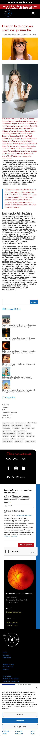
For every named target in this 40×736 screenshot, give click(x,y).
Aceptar (20, 714)
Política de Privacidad (14, 511)
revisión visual (7, 441)
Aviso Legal (7, 676)
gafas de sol (7, 431)
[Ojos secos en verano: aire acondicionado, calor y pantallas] (6, 358)
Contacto (6, 655)
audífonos (6, 425)
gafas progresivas (9, 433)
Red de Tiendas (8, 664)
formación (6, 428)
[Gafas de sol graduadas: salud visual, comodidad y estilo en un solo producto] (6, 371)
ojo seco (21, 436)
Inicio (5, 652)
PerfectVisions (10, 34)
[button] (37, 688)
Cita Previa (7, 657)
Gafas (4, 410)
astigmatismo (20, 423)
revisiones (21, 439)
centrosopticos (17, 425)
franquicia (15, 428)
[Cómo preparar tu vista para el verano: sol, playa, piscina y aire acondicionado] (6, 384)
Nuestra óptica (7, 415)
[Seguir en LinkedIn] (23, 468)
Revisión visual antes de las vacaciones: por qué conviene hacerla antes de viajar (19, 326)
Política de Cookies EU (11, 681)
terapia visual (30, 441)
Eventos (5, 407)
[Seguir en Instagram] (16, 468)
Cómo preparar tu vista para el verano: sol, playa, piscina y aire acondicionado (18, 391)
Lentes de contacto (9, 412)
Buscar (34, 302)
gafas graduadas (20, 431)
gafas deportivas (28, 428)
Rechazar (20, 721)
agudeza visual (8, 423)
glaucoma (21, 433)
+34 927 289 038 (12, 622)
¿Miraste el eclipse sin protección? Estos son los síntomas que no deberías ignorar (19, 339)
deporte (27, 425)
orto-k (13, 439)
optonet (5, 439)
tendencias (19, 441)
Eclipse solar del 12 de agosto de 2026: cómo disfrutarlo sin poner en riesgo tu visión (19, 352)
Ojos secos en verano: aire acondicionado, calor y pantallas (18, 365)
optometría (30, 436)
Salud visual (31, 34)
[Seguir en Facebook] (8, 468)
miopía (13, 436)
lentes (29, 433)
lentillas (5, 436)
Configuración (20, 727)
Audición (5, 405)
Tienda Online (8, 667)
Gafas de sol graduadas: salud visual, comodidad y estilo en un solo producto (17, 378)
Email (6, 502)
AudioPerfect (32, 423)
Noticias (6, 669)
